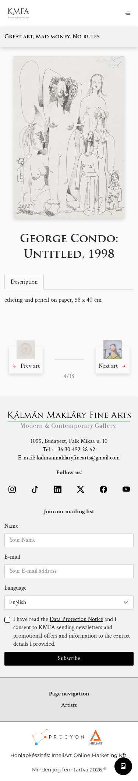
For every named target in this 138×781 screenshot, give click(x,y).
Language (15, 588)
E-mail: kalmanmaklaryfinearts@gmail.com (69, 458)
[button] (26, 360)
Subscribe (69, 658)
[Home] (23, 13)
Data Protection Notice (76, 619)
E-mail (12, 557)
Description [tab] (24, 282)
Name (11, 526)
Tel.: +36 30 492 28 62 (69, 450)
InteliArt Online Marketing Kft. (90, 755)
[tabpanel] (69, 300)
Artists (69, 705)
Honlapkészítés (29, 755)
